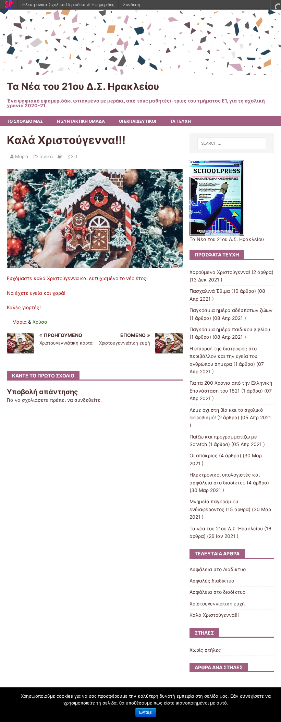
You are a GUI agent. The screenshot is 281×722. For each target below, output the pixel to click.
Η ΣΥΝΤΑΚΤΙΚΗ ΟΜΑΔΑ (81, 121)
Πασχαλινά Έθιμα (210, 291)
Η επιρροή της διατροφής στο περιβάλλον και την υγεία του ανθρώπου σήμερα (223, 356)
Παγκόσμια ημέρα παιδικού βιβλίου (230, 329)
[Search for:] (232, 143)
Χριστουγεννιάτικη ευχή (217, 603)
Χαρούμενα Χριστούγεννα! (220, 272)
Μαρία (21, 156)
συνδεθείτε (87, 400)
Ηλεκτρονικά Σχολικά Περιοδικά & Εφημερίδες (68, 4)
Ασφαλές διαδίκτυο (212, 580)
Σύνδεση (131, 4)
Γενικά (46, 156)
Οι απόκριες (204, 455)
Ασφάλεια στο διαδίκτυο (217, 592)
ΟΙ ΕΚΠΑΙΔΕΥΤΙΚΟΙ (137, 121)
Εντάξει (145, 712)
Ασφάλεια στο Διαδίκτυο (218, 569)
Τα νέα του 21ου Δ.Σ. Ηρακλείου (226, 528)
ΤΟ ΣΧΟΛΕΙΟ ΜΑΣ (25, 121)
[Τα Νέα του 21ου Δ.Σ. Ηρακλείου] (140, 70)
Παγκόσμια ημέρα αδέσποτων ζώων (231, 310)
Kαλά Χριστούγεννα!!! (214, 615)
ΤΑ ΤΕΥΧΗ (180, 121)
